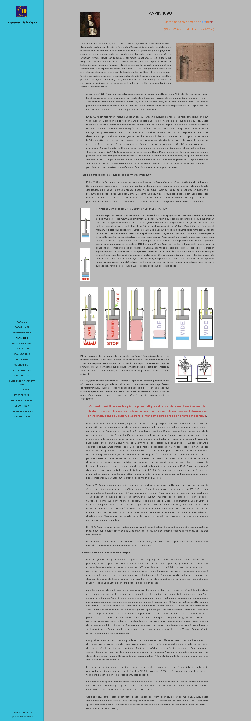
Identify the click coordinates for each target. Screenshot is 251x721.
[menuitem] (22, 321)
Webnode (28, 716)
